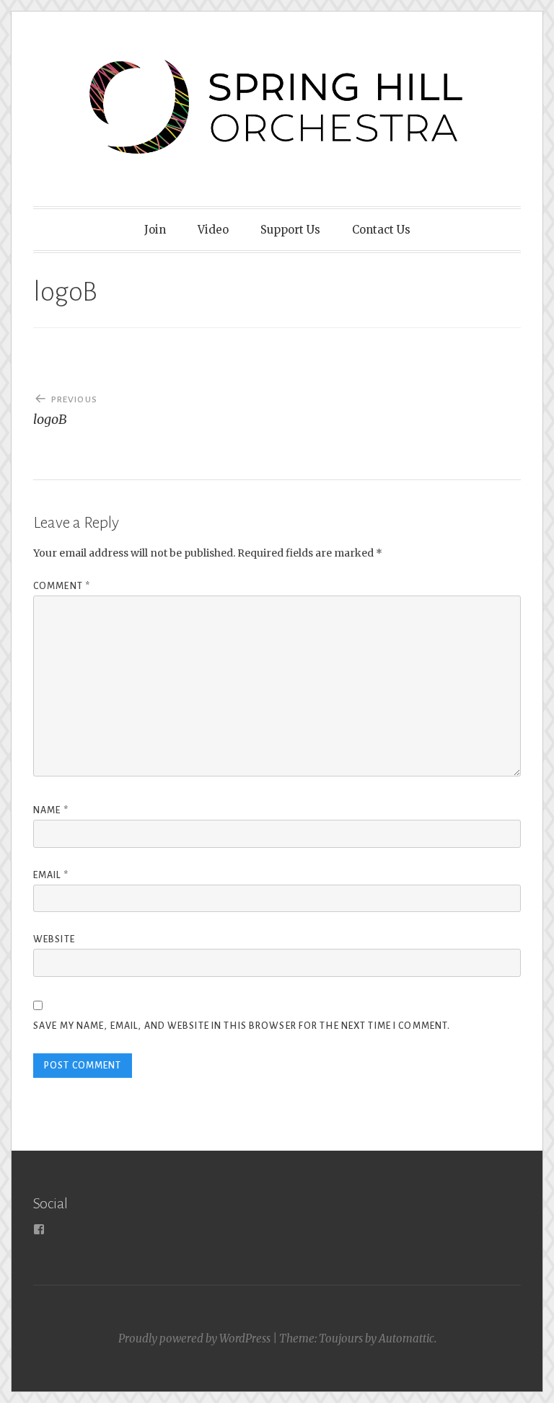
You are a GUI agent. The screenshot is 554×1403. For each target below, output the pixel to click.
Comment (61, 586)
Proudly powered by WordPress (194, 1338)
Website (54, 939)
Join (155, 229)
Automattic (406, 1338)
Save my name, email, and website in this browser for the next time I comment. (241, 1026)
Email (51, 875)
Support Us (290, 229)
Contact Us (381, 229)
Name (51, 810)
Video (213, 229)
